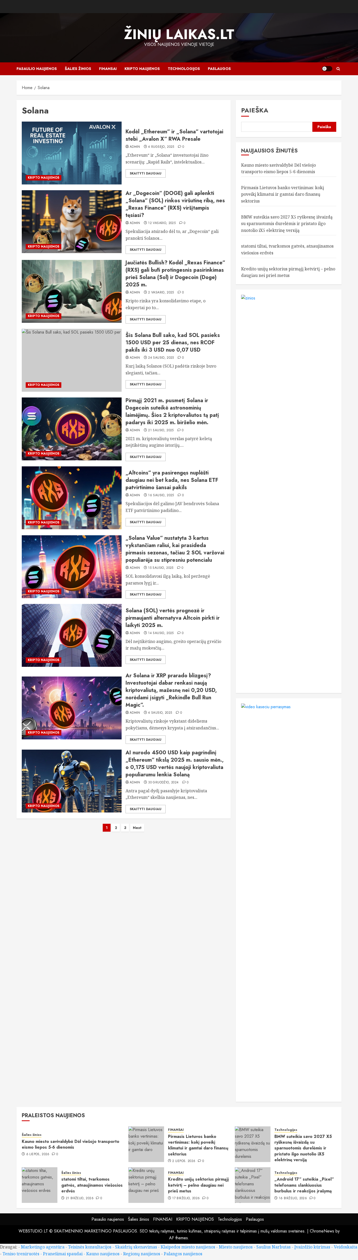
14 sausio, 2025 (160, 633)
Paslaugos (219, 68)
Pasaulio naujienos (37, 68)
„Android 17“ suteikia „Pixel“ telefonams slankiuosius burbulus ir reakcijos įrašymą (304, 1185)
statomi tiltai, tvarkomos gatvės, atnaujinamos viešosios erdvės (92, 1185)
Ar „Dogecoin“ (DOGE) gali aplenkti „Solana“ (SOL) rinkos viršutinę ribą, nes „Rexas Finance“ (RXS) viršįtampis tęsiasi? (175, 204)
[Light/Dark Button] (327, 68)
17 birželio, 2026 (186, 1198)
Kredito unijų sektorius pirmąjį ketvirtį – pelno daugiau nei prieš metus (198, 1185)
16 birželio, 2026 (293, 1198)
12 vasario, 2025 (162, 223)
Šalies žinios (78, 68)
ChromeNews (322, 1231)
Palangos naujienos (183, 1254)
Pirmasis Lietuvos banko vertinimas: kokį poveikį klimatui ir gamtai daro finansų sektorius (282, 194)
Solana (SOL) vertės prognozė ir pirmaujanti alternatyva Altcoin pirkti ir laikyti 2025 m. (173, 618)
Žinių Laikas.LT (179, 34)
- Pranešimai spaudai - (63, 1254)
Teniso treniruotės (21, 1254)
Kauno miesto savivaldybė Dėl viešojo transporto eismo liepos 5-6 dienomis (70, 1144)
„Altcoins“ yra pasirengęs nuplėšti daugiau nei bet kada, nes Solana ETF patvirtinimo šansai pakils (172, 480)
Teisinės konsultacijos (89, 1247)
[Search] (338, 69)
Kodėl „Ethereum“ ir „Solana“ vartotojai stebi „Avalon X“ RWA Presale (174, 135)
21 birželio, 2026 (80, 1198)
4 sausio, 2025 (160, 713)
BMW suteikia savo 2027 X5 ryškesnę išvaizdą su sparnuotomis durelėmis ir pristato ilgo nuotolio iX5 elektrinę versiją (287, 223)
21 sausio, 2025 (160, 430)
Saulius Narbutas (273, 1247)
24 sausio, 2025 (161, 358)
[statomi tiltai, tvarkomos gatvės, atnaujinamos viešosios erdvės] (39, 1185)
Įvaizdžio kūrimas (312, 1247)
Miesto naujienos (236, 1247)
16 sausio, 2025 (161, 495)
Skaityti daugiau (145, 173)
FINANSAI (108, 68)
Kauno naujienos (103, 1254)
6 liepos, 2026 (38, 1154)
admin (135, 147)
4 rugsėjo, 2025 (161, 147)
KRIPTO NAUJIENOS (142, 68)
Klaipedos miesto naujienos (188, 1247)
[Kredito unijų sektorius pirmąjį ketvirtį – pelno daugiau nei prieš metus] (146, 1185)
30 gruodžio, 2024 (163, 783)
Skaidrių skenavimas (136, 1247)
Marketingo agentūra (42, 1247)
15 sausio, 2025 (160, 568)
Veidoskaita (345, 1247)
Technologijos (184, 68)
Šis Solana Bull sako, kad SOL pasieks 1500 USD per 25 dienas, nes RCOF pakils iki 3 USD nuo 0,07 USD (173, 342)
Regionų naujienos (141, 1254)
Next (137, 827)
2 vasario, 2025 (161, 293)
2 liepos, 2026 (183, 1161)
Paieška (254, 110)
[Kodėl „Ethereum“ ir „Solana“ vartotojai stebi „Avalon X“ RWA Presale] (72, 153)
